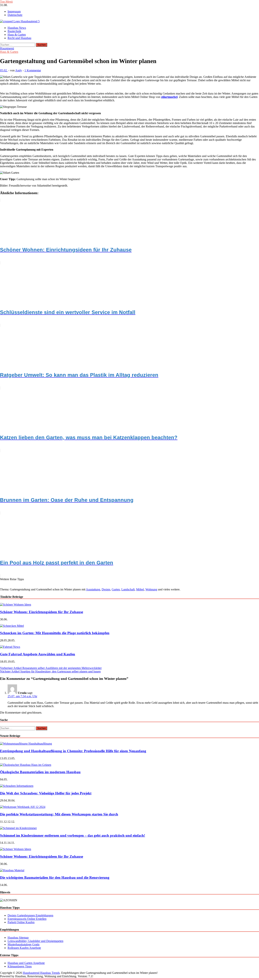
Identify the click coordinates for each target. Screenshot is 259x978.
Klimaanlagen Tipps (20, 966)
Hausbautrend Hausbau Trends (41, 972)
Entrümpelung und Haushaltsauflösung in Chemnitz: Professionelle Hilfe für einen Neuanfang (73, 751)
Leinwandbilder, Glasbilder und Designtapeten (35, 941)
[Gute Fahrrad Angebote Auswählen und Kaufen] (10, 646)
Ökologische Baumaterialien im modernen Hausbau (40, 772)
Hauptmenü (7, 48)
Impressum (14, 11)
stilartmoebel (169, 97)
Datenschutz (15, 14)
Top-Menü (6, 1)
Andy (18, 70)
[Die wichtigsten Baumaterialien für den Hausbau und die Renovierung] (12, 870)
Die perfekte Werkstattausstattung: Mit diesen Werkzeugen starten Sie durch (59, 814)
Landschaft (128, 589)
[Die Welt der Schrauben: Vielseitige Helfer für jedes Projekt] (16, 785)
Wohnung (151, 589)
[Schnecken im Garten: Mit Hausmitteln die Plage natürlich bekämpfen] (12, 625)
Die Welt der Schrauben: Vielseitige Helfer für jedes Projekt (45, 793)
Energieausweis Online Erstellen (27, 918)
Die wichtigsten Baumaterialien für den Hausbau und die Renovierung (54, 877)
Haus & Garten (17, 34)
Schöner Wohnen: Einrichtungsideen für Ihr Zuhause (41, 612)
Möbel (140, 589)
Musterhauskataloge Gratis (23, 944)
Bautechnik (14, 31)
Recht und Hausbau (19, 38)
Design (106, 589)
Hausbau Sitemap (18, 937)
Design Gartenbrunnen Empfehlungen (30, 915)
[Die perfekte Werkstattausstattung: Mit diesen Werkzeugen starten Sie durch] (22, 806)
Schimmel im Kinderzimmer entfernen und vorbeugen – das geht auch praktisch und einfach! (72, 835)
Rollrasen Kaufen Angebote (24, 947)
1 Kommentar (32, 70)
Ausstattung (93, 589)
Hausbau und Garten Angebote (26, 963)
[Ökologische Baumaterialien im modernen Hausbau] (25, 764)
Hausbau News (17, 27)
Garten (116, 589)
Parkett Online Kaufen (21, 922)
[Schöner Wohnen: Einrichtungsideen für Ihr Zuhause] (15, 604)
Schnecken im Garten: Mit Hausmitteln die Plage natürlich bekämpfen (54, 633)
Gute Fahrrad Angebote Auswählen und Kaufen (37, 654)
